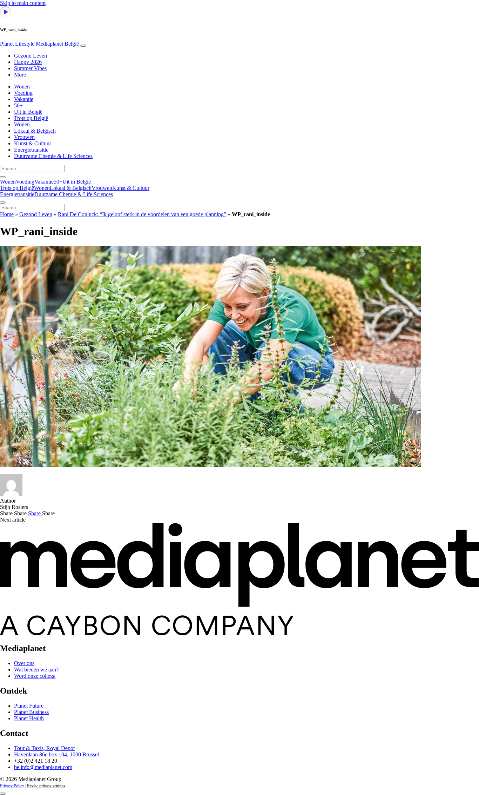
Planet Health (29, 718)
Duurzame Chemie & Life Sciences (53, 156)
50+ (18, 105)
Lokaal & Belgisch (35, 131)
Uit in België (28, 112)
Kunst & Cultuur (32, 143)
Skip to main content (23, 3)
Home (7, 214)
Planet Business (31, 712)
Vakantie (23, 99)
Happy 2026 (28, 62)
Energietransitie (31, 150)
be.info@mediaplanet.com (43, 767)
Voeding (23, 93)
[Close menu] (3, 202)
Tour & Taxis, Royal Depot (44, 748)
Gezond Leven (30, 56)
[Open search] (3, 177)
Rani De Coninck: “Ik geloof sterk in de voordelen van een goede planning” (142, 214)
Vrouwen (24, 137)
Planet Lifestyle (39, 44)
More (20, 75)
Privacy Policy (12, 785)
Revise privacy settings (46, 785)
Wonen (22, 87)
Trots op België (31, 118)
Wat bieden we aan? (36, 670)
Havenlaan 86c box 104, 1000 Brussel (56, 754)
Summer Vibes (30, 68)
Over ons (24, 663)
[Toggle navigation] (83, 46)
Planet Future (28, 706)
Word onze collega (34, 676)
